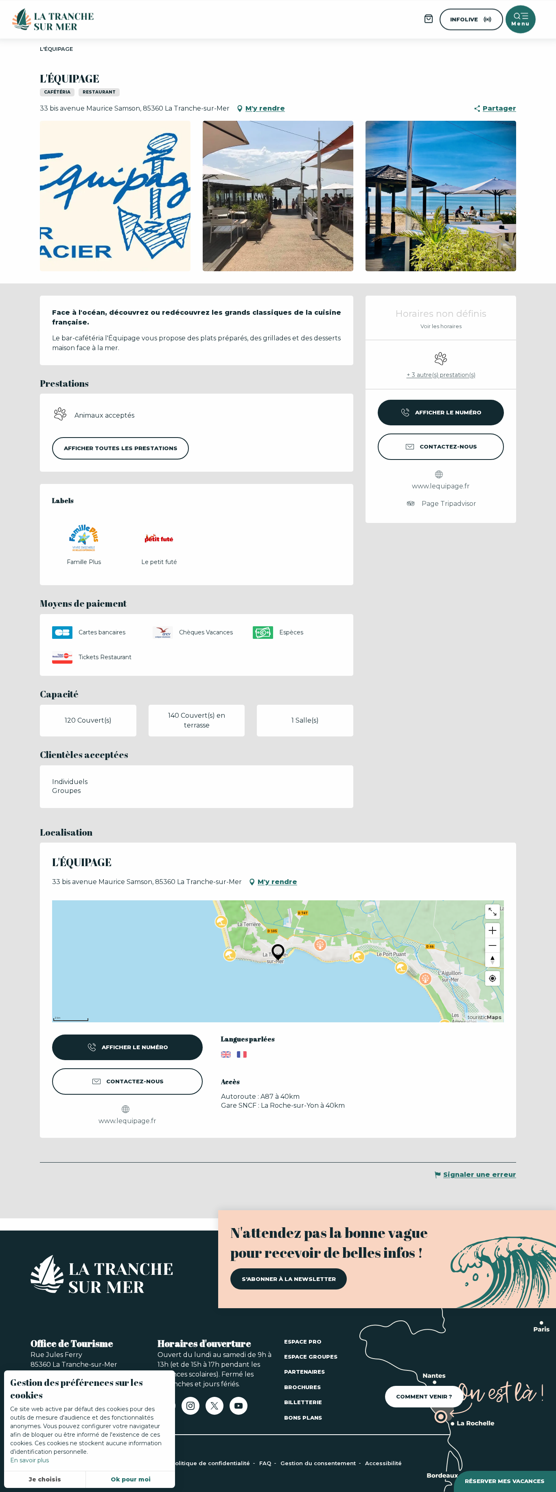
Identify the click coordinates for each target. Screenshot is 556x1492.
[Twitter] (214, 1408)
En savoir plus (29, 1460)
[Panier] (428, 21)
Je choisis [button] (45, 1479)
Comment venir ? (424, 1396)
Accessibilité (383, 1463)
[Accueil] (102, 1275)
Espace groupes (310, 1356)
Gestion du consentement (318, 1463)
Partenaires (304, 1371)
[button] (115, 196)
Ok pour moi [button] (131, 1479)
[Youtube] (238, 1408)
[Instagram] (190, 1408)
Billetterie (303, 1402)
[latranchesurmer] (44, 19)
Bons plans (303, 1417)
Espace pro (303, 1341)
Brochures (302, 1387)
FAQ (266, 1463)
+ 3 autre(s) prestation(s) (441, 375)
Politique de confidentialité (211, 1463)
